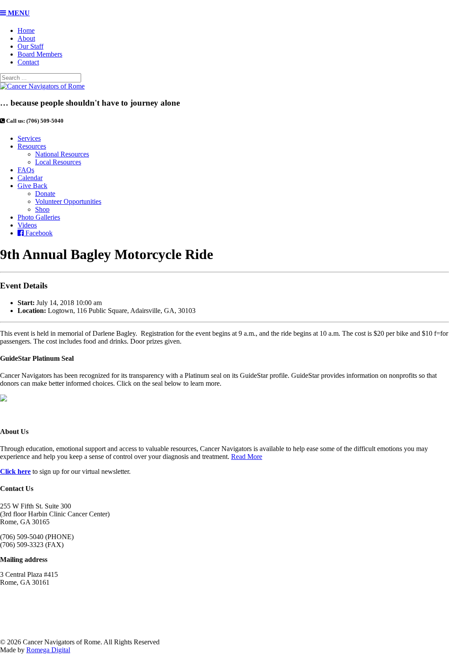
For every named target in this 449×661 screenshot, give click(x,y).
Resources (32, 146)
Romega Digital (48, 650)
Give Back (32, 185)
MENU (18, 13)
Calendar (30, 177)
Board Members (40, 54)
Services (29, 138)
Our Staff (30, 46)
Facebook (38, 233)
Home (26, 30)
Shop (42, 209)
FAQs (26, 170)
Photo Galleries (39, 217)
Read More (246, 456)
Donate (45, 193)
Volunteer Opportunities (68, 201)
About (26, 38)
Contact (28, 62)
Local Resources (58, 162)
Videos (27, 225)
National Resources (62, 154)
